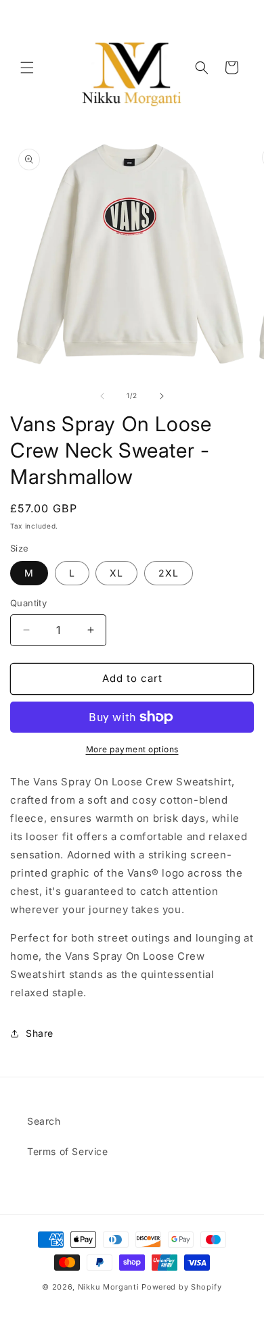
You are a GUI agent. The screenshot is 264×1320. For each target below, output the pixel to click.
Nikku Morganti (108, 1287)
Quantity (28, 602)
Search (44, 1121)
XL (116, 573)
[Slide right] (162, 396)
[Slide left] (102, 396)
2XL (168, 573)
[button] (27, 67)
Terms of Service (67, 1151)
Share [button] (39, 1033)
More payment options (132, 749)
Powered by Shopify (181, 1287)
